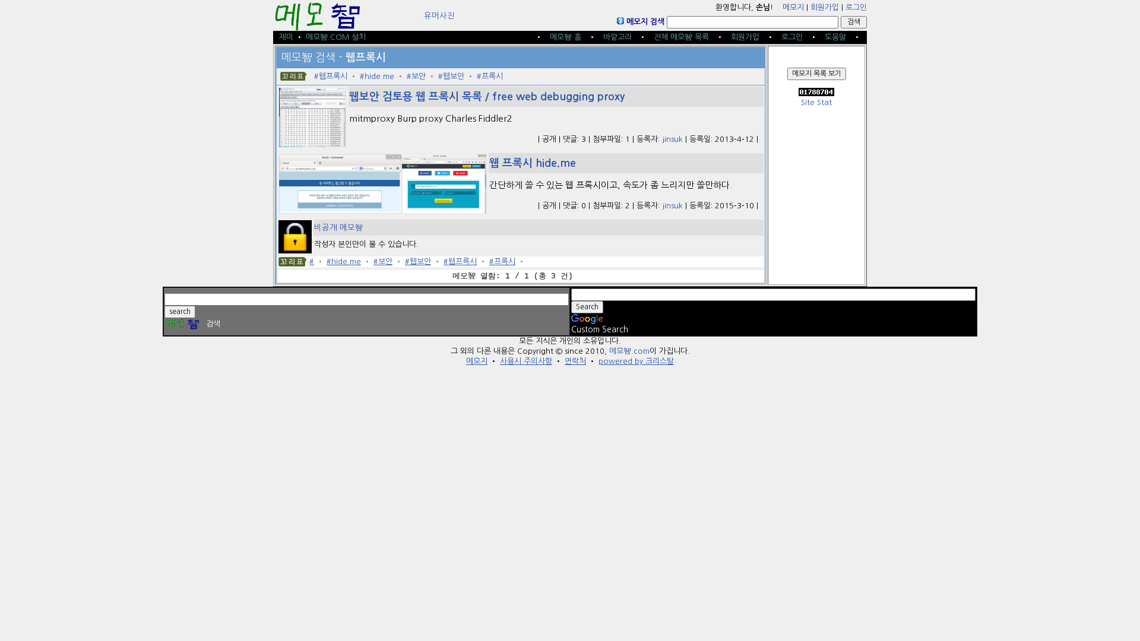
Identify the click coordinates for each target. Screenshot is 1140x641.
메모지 (793, 7)
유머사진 (439, 16)
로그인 (856, 7)
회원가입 (824, 7)
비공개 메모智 (338, 227)
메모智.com (629, 351)
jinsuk (672, 139)
